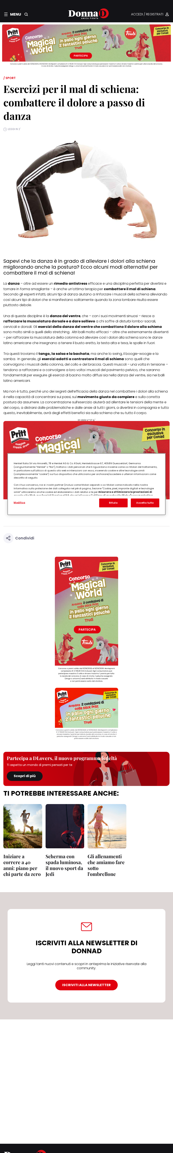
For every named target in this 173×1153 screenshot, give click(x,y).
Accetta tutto (145, 502)
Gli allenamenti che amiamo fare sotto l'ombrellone (106, 865)
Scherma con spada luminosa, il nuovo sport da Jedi (64, 865)
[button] (12, 14)
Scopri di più (25, 776)
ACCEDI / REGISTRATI (147, 14)
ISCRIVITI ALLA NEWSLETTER (86, 985)
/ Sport (9, 78)
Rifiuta (113, 502)
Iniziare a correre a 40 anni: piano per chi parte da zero (22, 865)
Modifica (19, 502)
